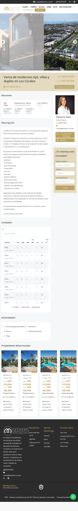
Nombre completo (61, 161)
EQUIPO (25, 7)
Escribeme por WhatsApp (66, 135)
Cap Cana (63, 433)
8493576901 (62, 2)
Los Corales (64, 443)
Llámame (63, 140)
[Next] (75, 42)
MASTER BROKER (65, 7)
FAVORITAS (28, 10)
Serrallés (47, 446)
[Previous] (3, 42)
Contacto (40, 10)
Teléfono (58, 169)
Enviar (65, 188)
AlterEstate (70, 497)
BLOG (55, 7)
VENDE (49, 7)
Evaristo (47, 443)
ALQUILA (42, 7)
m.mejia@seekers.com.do (44, 2)
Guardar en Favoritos (65, 87)
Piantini (46, 436)
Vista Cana (64, 446)
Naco (46, 439)
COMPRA (33, 7)
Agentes (32, 439)
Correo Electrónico (61, 178)
